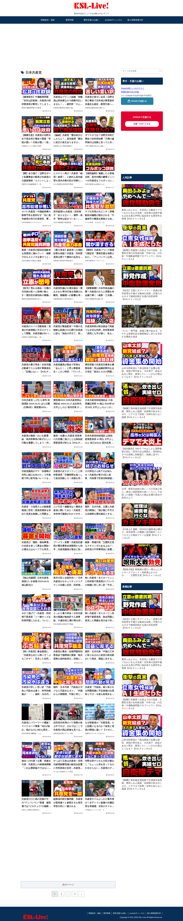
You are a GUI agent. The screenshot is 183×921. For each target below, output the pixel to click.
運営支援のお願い (120, 913)
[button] (160, 70)
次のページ (68, 884)
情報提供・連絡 (95, 913)
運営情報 (106, 913)
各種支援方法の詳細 (130, 92)
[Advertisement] (91, 43)
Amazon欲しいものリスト (132, 88)
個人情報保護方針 (154, 913)
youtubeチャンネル (137, 913)
